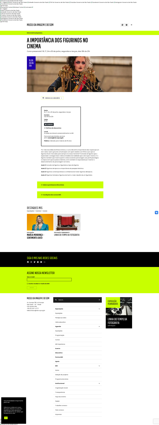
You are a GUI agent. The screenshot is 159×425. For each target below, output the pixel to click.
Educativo (59, 353)
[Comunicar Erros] (32, 7)
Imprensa (58, 414)
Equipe (57, 401)
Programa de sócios (61, 379)
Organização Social (61, 388)
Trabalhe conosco (61, 405)
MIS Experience (60, 344)
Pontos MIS (59, 357)
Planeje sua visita (60, 318)
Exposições (30, 211)
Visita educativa (60, 322)
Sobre (57, 370)
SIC (1, 423)
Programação (59, 335)
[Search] (99, 299)
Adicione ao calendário (52, 98)
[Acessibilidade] (126, 25)
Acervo (57, 348)
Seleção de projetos (61, 374)
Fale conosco (59, 410)
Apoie (57, 361)
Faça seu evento (60, 396)
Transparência (60, 392)
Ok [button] (6, 418)
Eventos (38, 211)
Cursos (45, 211)
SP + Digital (3, 2)
